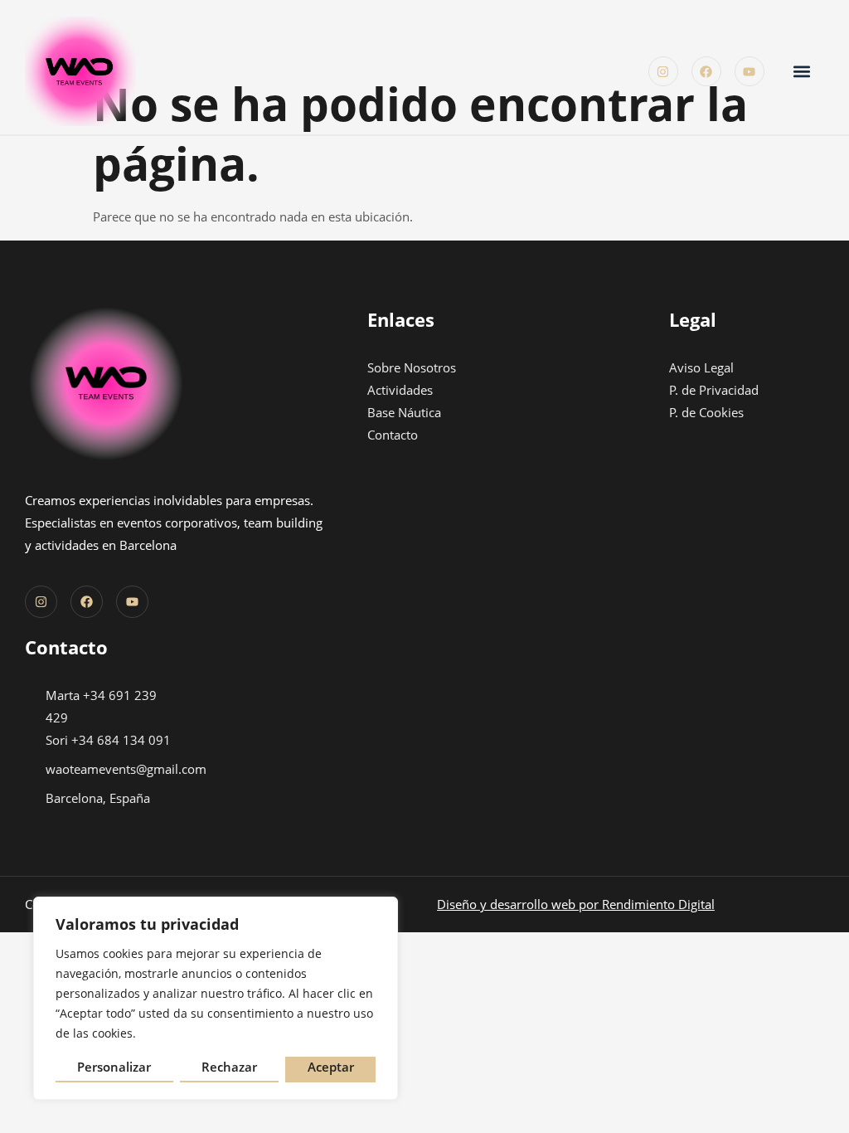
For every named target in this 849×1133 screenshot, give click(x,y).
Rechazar (229, 1066)
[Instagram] (663, 71)
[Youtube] (749, 71)
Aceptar (331, 1066)
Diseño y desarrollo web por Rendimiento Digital (576, 904)
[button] (802, 71)
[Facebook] (706, 71)
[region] (215, 998)
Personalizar (114, 1066)
